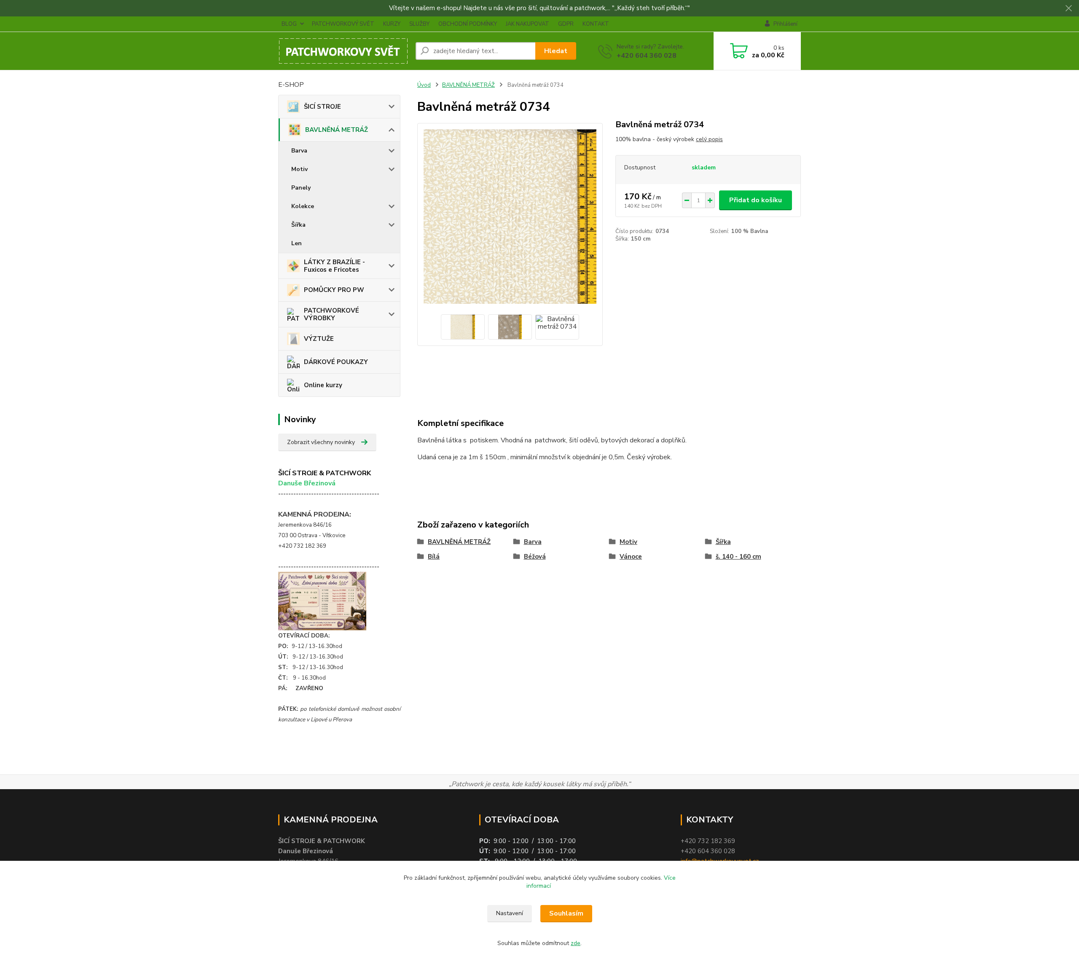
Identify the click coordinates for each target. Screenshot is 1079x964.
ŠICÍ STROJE (322, 106)
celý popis (709, 139)
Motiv (299, 169)
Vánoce (631, 556)
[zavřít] (1068, 8)
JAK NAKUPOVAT (527, 24)
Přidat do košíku (755, 200)
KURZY (391, 24)
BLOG (289, 24)
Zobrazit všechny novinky (321, 442)
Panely (301, 188)
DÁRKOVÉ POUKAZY (336, 362)
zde (575, 943)
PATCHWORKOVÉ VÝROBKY (331, 314)
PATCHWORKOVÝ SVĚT (343, 24)
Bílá (434, 556)
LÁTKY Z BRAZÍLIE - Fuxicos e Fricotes (334, 266)
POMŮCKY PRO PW (334, 290)
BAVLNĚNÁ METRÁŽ (336, 130)
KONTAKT (595, 24)
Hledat (555, 51)
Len (296, 243)
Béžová (535, 556)
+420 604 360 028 (646, 55)
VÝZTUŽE (319, 339)
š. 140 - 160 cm (738, 556)
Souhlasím (566, 913)
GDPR (566, 24)
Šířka (298, 225)
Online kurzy (323, 385)
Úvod (424, 85)
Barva (299, 151)
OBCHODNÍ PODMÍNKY (467, 24)
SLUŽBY (419, 24)
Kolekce (302, 206)
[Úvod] (343, 50)
